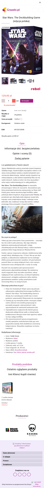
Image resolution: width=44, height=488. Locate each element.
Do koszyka (25, 101)
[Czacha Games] (32, 430)
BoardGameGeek (21, 350)
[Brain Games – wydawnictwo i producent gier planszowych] (12, 430)
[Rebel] (35, 88)
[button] (22, 453)
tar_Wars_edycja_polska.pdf (24, 352)
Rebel (15, 338)
